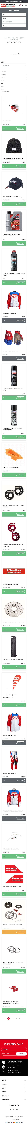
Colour (3, 77)
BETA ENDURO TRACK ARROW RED (12, 886)
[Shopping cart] (23, 5)
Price (2, 89)
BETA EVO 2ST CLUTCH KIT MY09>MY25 (13, 924)
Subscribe (21, 1053)
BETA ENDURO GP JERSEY (9, 735)
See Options (20, 320)
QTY (4, 128)
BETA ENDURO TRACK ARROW (10, 849)
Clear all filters (5, 91)
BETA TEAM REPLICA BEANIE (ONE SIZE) (13, 158)
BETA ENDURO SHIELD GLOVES (11, 351)
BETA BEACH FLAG (7, 697)
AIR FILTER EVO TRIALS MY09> (11, 467)
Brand (2, 86)
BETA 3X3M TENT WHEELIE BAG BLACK (13, 659)
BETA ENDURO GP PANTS (9, 773)
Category (3, 74)
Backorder (21, 931)
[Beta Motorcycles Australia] (8, 5)
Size (2, 83)
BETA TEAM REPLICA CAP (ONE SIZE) (12, 196)
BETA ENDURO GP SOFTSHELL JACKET (13, 811)
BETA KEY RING (7, 121)
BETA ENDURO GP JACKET (9, 313)
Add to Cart (20, 128)
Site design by (12, 1119)
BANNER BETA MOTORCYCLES (10, 584)
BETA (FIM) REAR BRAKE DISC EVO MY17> (13, 622)
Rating (2, 80)
